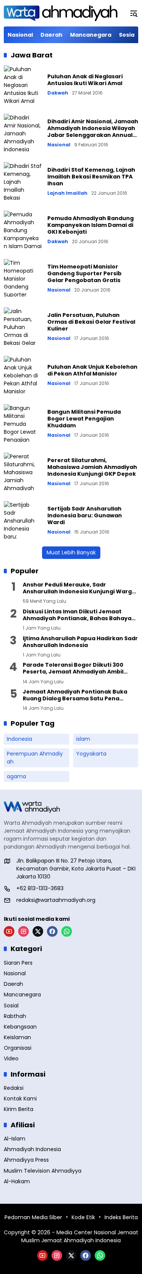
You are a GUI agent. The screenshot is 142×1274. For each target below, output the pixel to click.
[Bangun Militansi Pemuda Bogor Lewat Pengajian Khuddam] (23, 423)
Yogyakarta (91, 753)
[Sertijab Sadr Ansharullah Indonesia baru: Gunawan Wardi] (23, 520)
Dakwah (57, 93)
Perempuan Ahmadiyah (35, 757)
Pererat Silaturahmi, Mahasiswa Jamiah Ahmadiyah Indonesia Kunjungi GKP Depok (92, 467)
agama (16, 776)
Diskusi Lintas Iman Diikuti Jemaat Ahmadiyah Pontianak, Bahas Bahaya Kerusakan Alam (77, 615)
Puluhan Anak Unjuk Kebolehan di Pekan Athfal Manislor (92, 370)
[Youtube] (9, 931)
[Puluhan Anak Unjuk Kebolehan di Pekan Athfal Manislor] (23, 375)
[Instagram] (23, 931)
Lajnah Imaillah (67, 193)
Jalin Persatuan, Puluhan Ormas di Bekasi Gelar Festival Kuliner (91, 321)
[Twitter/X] (38, 931)
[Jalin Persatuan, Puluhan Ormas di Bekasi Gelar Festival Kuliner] (23, 326)
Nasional (58, 144)
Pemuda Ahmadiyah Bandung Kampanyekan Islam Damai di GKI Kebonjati (90, 225)
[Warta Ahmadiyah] (60, 13)
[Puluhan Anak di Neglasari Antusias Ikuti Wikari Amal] (23, 84)
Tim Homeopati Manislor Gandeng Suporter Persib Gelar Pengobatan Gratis (84, 273)
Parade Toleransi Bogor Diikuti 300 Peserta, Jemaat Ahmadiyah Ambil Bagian (73, 668)
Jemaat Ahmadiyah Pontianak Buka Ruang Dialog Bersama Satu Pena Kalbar (75, 695)
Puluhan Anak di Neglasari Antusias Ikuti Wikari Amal (85, 80)
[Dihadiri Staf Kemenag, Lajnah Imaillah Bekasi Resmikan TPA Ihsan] (23, 181)
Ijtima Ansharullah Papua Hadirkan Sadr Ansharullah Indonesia (80, 642)
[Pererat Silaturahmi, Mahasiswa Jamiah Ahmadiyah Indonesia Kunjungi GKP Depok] (23, 471)
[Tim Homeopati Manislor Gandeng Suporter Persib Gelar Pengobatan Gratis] (23, 278)
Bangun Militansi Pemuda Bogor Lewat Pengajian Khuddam (84, 418)
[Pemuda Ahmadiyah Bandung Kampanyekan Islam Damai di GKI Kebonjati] (23, 229)
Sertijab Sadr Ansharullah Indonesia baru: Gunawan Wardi (84, 515)
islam (83, 739)
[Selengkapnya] (71, 807)
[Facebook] (52, 931)
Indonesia (19, 739)
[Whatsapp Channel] (66, 931)
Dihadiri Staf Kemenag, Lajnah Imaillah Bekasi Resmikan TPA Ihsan (91, 176)
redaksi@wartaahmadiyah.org (55, 900)
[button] (133, 13)
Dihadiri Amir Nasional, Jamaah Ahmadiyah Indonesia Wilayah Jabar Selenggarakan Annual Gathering (92, 132)
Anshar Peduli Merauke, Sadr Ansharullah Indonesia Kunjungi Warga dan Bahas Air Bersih (79, 588)
